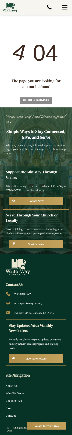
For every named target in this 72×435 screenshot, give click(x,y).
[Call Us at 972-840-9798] (49, 9)
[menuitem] (36, 385)
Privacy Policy (20, 430)
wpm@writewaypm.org (28, 303)
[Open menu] (64, 7)
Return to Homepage (36, 99)
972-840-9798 (23, 293)
